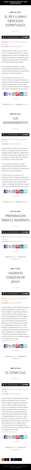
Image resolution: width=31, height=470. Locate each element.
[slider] (26, 37)
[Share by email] (25, 94)
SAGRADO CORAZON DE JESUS (15, 277)
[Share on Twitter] (9, 94)
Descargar (5, 44)
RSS (20, 46)
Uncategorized (15, 259)
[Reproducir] (3, 37)
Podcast (25, 104)
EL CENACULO (15, 373)
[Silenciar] (23, 37)
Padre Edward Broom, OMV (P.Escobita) (15, 3)
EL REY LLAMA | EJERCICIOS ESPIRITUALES (15, 21)
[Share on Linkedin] (21, 94)
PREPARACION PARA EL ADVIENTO (15, 218)
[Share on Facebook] (5, 94)
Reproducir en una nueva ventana (17, 42)
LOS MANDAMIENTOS (15, 120)
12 (12, 459)
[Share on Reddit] (13, 94)
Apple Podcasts (13, 46)
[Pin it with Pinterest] (17, 94)
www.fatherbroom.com (9, 341)
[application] (15, 37)
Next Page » (18, 459)
